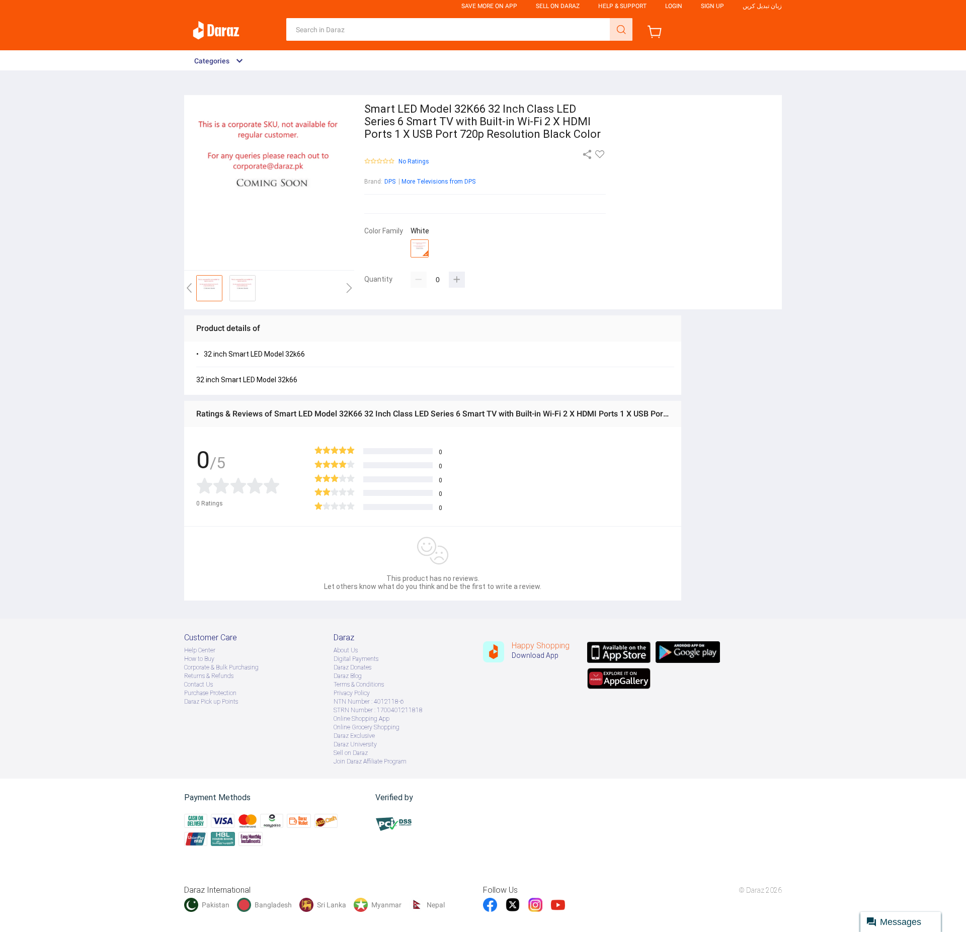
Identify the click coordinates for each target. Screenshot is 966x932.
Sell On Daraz (558, 6)
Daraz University (355, 744)
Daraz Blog (348, 676)
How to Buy (199, 658)
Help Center (199, 650)
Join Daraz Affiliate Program (370, 761)
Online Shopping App (361, 718)
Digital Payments (356, 658)
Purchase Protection (210, 693)
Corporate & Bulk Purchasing (221, 667)
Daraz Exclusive (354, 735)
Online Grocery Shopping (366, 727)
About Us (346, 650)
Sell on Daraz (351, 752)
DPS (389, 181)
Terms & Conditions (359, 684)
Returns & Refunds (208, 676)
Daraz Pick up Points (211, 701)
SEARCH (621, 29)
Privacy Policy (352, 693)
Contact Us (198, 684)
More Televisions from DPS (438, 181)
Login (673, 6)
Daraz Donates (352, 667)
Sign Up (712, 6)
